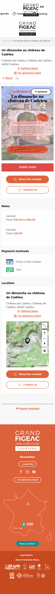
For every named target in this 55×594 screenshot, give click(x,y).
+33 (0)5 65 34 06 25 (27, 480)
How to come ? (27, 543)
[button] (33, 7)
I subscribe (27, 464)
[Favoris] (25, 7)
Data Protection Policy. (28, 560)
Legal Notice (26, 555)
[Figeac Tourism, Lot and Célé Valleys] (31, 12)
